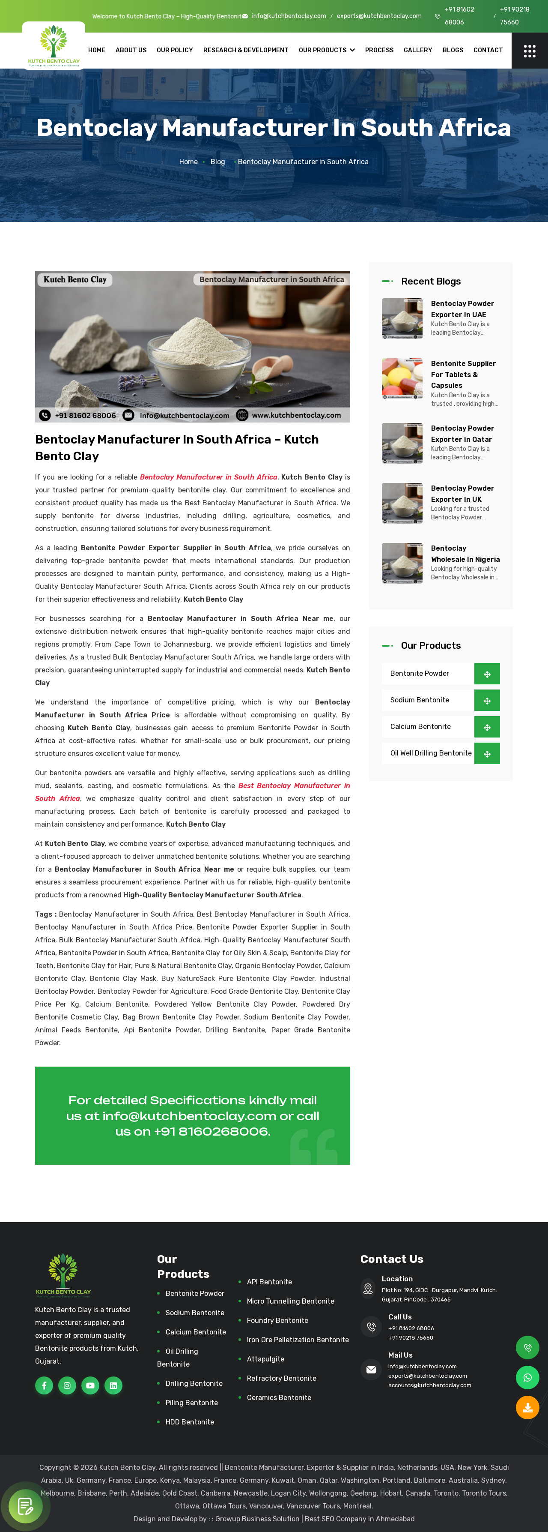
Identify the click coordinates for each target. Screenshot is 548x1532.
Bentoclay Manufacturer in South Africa (208, 477)
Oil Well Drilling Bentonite (431, 753)
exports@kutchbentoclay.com (379, 16)
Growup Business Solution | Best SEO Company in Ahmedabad (315, 1519)
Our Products (323, 50)
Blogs (453, 50)
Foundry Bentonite (277, 1320)
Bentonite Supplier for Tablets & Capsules (463, 375)
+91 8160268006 (211, 1131)
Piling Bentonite (192, 1403)
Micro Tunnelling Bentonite (290, 1301)
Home (96, 50)
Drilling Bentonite (194, 1383)
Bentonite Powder (419, 673)
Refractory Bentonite (281, 1378)
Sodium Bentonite (419, 700)
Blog (218, 162)
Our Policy (175, 50)
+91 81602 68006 (459, 16)
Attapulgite (265, 1359)
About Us (131, 50)
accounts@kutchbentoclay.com (429, 1385)
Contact (488, 50)
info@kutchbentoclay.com (289, 16)
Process (379, 50)
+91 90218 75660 (515, 16)
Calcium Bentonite (420, 726)
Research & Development (246, 50)
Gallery (418, 50)
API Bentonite (269, 1282)
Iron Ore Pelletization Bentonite (298, 1340)
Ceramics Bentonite (279, 1398)
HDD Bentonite (190, 1422)
